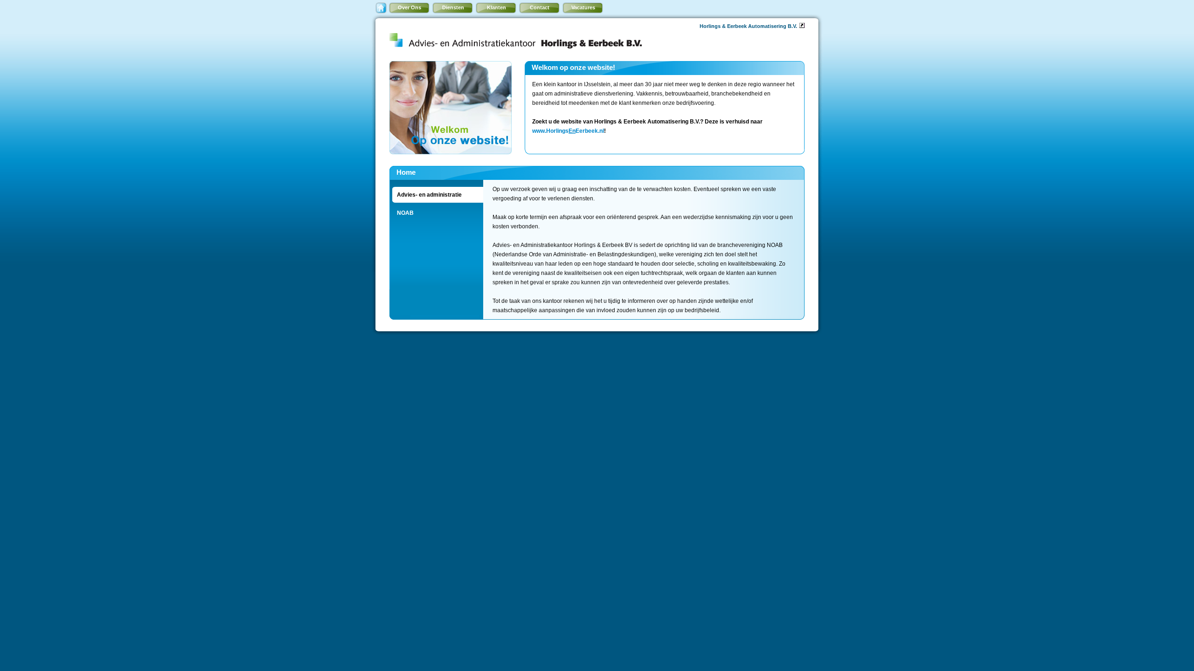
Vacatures (583, 7)
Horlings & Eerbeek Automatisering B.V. (748, 26)
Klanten (496, 7)
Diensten (453, 7)
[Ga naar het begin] (381, 8)
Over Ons (409, 7)
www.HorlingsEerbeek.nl (568, 131)
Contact (539, 7)
